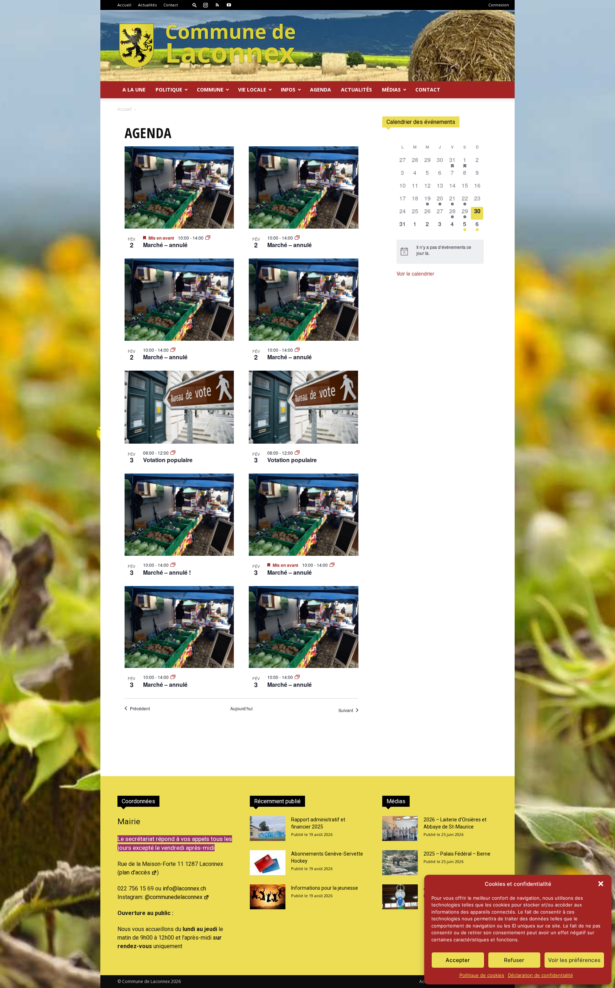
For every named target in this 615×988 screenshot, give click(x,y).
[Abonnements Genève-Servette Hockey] (267, 862)
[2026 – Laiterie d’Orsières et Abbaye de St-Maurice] (400, 828)
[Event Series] (207, 238)
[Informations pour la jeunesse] (267, 896)
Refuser (514, 960)
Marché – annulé (165, 245)
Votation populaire (168, 460)
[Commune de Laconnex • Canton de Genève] (207, 45)
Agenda (320, 89)
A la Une (134, 89)
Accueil (124, 4)
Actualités (147, 4)
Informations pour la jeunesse (324, 888)
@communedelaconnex (174, 897)
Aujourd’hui (241, 708)
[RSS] (217, 5)
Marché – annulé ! (167, 572)
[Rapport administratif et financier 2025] (267, 828)
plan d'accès (134, 872)
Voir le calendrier (415, 273)
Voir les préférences (574, 960)
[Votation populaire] (179, 407)
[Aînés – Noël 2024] (400, 896)
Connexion (498, 4)
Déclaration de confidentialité (540, 975)
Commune (210, 89)
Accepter (458, 960)
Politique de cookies (481, 975)
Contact (170, 4)
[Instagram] (205, 5)
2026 (176, 981)
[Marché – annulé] (179, 187)
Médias (391, 89)
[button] (600, 883)
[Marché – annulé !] (179, 515)
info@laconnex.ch (184, 888)
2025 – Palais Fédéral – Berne (457, 854)
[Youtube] (229, 5)
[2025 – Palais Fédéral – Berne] (400, 862)
